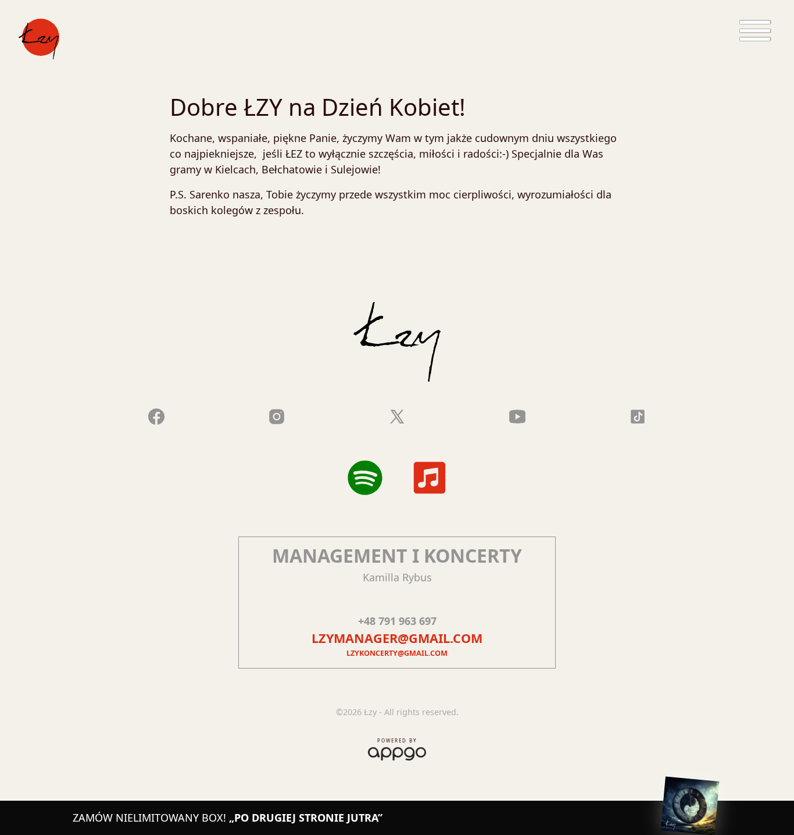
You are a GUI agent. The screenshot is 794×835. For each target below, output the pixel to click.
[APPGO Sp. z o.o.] (397, 751)
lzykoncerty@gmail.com (397, 653)
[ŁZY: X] (397, 414)
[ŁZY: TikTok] (637, 414)
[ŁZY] (39, 39)
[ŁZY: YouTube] (517, 414)
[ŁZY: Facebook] (156, 414)
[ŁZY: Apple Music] (429, 478)
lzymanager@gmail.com (397, 638)
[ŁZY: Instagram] (276, 414)
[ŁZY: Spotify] (365, 478)
